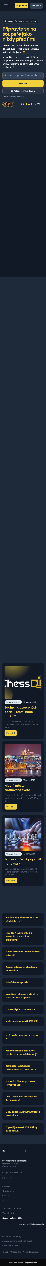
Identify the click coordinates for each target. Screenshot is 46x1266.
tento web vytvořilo (31, 1224)
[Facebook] (3, 1178)
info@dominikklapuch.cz (13, 1172)
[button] (5, 5)
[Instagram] (7, 1178)
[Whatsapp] (11, 1178)
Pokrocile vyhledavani (24, 91)
